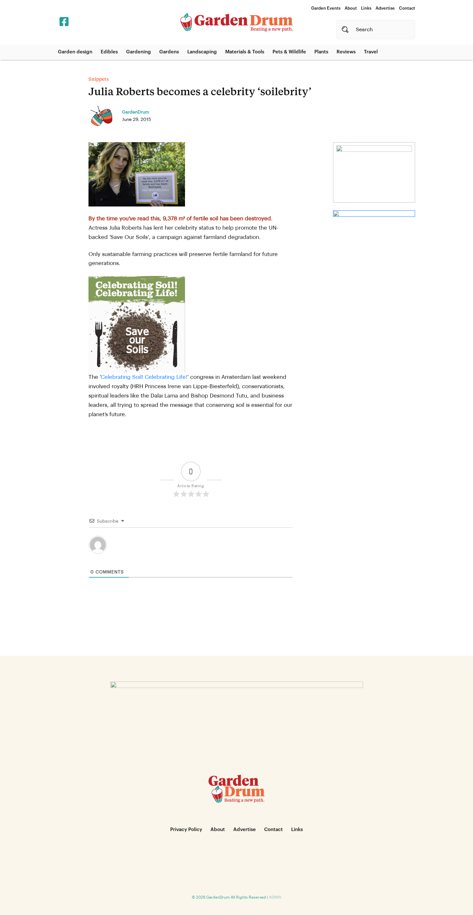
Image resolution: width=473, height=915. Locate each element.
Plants (321, 52)
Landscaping (202, 52)
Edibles (109, 52)
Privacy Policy (186, 829)
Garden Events (325, 8)
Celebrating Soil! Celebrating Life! (144, 377)
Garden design (75, 52)
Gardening (138, 52)
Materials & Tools (244, 52)
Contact (407, 8)
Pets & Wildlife (289, 52)
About (351, 8)
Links (366, 8)
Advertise (385, 8)
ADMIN (275, 897)
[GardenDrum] (236, 22)
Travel (371, 52)
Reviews (346, 52)
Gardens (169, 52)
